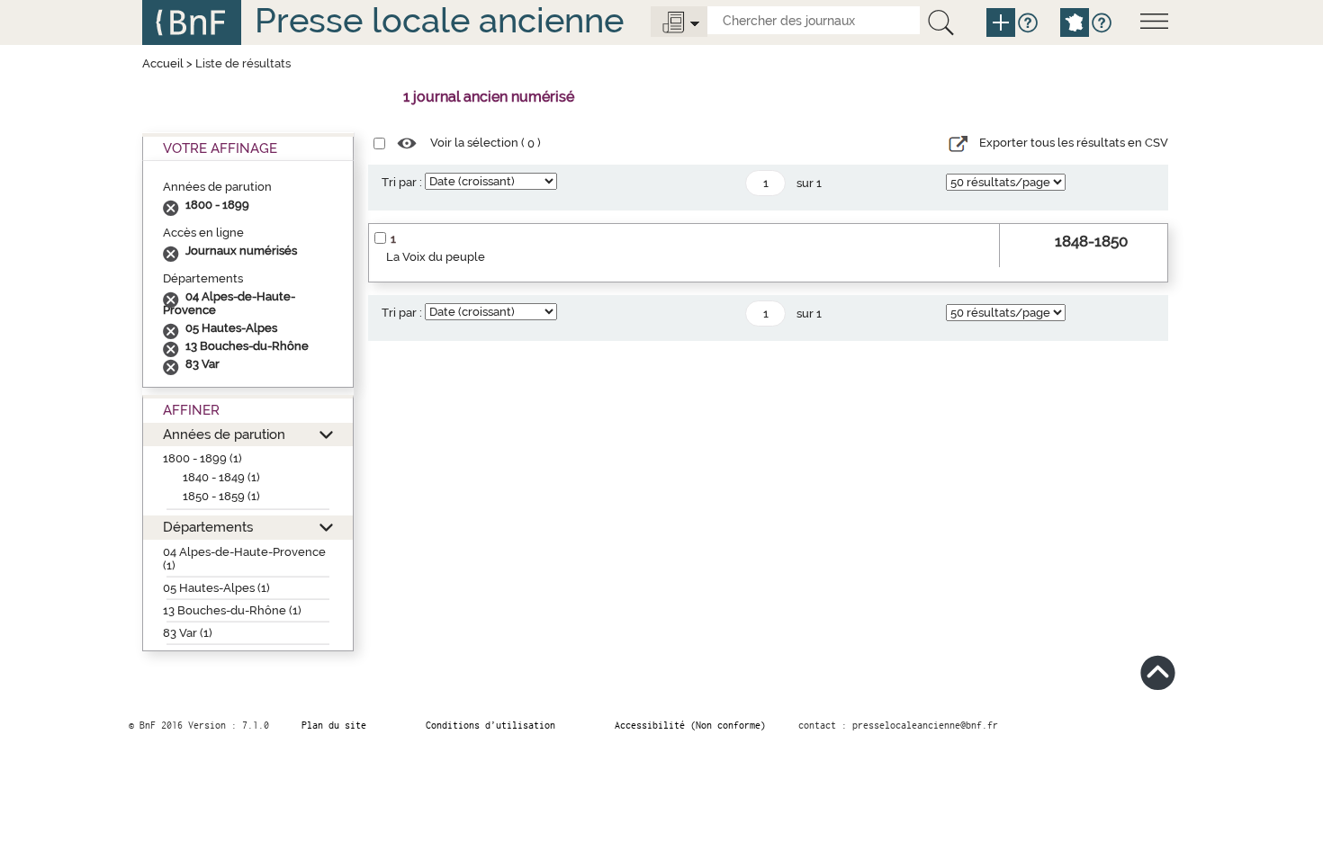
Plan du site (334, 725)
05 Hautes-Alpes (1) (216, 588)
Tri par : (402, 182)
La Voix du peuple (435, 257)
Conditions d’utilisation (490, 725)
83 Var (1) (187, 633)
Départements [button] (208, 526)
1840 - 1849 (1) (221, 477)
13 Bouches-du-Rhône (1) (232, 610)
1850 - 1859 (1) (221, 496)
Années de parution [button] (224, 434)
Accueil (163, 63)
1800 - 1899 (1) (202, 458)
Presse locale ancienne (439, 20)
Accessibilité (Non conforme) (690, 725)
